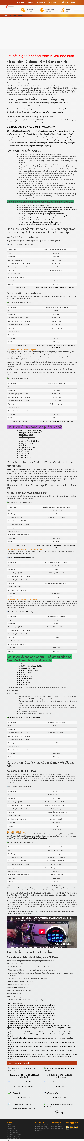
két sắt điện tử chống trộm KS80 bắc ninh (34, 65)
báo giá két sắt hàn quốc (27, 447)
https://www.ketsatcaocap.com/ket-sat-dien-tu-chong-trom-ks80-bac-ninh (30, 1024)
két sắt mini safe (24, 451)
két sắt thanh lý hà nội (26, 435)
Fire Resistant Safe (24, 1097)
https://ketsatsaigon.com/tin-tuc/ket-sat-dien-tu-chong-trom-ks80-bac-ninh (30, 1011)
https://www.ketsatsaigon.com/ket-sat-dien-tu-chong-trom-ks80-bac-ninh (30, 1021)
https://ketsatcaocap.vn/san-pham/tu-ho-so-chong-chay (51, 216)
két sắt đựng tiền (24, 439)
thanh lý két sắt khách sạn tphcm (29, 433)
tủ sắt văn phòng (24, 664)
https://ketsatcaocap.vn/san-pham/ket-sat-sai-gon (45, 222)
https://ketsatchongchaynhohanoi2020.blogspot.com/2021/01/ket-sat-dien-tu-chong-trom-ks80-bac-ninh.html (42, 1054)
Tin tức (55, 2)
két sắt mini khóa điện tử (27, 437)
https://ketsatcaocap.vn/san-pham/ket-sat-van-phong (48, 214)
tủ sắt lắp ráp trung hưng (27, 668)
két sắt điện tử (23, 455)
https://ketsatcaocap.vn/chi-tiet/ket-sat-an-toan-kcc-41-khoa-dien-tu (56, 288)
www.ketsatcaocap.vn (21, 987)
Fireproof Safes (60, 1086)
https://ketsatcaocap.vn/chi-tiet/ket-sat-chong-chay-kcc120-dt (56, 421)
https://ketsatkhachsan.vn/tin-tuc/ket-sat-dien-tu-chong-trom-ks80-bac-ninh (31, 1015)
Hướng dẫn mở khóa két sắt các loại (30, 431)
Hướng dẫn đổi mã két (43, 2)
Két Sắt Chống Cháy (12, 1132)
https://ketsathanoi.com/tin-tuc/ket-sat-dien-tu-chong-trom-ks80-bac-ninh (30, 1007)
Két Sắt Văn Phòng (41, 1127)
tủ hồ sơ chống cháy (25, 676)
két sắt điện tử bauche (26, 457)
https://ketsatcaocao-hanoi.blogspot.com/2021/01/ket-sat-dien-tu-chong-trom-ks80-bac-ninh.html (38, 1026)
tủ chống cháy (23, 680)
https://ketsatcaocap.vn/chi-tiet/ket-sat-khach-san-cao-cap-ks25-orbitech (56, 546)
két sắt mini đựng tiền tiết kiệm (29, 441)
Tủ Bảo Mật (39, 1130)
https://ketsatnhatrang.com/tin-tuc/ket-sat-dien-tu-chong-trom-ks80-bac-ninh (31, 1005)
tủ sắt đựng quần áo (25, 672)
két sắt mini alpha (24, 453)
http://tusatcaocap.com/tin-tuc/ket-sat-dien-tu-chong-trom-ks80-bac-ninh (30, 1017)
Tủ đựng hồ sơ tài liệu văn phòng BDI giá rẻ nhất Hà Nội (24, 1076)
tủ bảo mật (22, 674)
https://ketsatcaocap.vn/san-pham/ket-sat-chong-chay (50, 109)
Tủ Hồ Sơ (9, 1125)
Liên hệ (73, 2)
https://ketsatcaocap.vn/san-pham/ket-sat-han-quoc (47, 220)
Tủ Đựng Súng (11, 1127)
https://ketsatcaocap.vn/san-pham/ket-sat (49, 106)
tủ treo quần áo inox (25, 678)
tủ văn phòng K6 (24, 682)
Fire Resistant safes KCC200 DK (24, 1109)
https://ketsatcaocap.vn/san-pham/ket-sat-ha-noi (43, 224)
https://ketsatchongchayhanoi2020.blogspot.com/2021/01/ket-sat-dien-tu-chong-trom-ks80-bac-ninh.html (40, 1032)
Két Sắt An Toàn (11, 1128)
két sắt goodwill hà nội (26, 449)
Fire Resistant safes (59, 1097)
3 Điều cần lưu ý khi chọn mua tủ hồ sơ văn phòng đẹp (59, 1112)
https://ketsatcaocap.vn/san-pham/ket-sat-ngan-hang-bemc (57, 210)
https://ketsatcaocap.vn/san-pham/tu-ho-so (46, 212)
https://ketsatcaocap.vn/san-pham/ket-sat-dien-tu (52, 103)
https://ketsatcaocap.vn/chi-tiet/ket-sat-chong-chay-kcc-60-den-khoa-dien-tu (56, 346)
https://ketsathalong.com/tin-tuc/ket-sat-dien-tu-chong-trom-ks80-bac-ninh (30, 1019)
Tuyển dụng (64, 2)
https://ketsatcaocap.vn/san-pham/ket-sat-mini (47, 112)
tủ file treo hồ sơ (24, 684)
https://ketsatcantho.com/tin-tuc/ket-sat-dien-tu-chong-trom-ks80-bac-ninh (30, 1013)
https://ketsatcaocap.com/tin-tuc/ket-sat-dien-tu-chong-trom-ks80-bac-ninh (31, 1009)
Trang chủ (21, 2)
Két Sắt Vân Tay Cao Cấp (14, 1134)
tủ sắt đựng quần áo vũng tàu (28, 670)
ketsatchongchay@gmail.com (38, 1000)
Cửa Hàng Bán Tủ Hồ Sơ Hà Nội (24, 1086)
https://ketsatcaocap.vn (43, 205)
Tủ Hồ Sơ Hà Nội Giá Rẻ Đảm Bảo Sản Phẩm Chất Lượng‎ (60, 1076)
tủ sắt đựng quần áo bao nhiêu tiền (30, 666)
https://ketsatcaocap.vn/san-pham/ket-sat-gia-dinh (46, 218)
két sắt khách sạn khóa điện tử (17, 469)
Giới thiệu (30, 2)
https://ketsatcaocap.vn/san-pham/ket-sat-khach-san (55, 207)
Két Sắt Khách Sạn (12, 1130)
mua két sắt (23, 445)
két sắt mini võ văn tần (26, 443)
